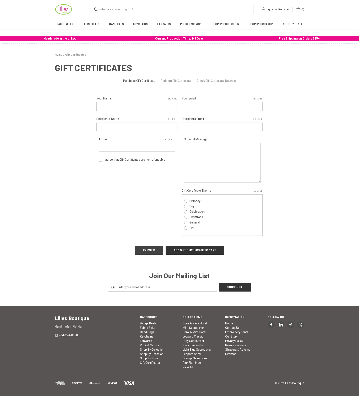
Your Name (136, 98)
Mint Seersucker (193, 327)
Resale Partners (235, 345)
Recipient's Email (222, 118)
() (302, 9)
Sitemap (230, 354)
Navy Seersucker (194, 345)
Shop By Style (292, 24)
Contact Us (232, 327)
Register (283, 9)
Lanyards (164, 24)
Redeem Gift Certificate (176, 80)
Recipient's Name (136, 118)
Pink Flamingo (192, 362)
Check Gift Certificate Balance (216, 80)
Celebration (197, 211)
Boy (191, 206)
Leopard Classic (193, 336)
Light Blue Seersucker (197, 349)
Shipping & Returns (237, 349)
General (194, 222)
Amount (137, 139)
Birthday (194, 201)
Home (229, 323)
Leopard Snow (192, 354)
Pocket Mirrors (191, 24)
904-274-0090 (68, 335)
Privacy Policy (234, 341)
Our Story (231, 336)
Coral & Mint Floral (194, 332)
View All (188, 367)
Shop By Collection (225, 24)
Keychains (140, 24)
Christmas (196, 217)
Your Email (222, 98)
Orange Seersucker (195, 358)
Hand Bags (116, 24)
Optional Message (196, 139)
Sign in (270, 9)
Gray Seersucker (193, 341)
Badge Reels (65, 24)
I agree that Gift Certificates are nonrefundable (134, 159)
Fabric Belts (91, 24)
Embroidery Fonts (236, 332)
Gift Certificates (150, 362)
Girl (191, 228)
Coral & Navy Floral (195, 323)
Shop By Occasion (261, 24)
